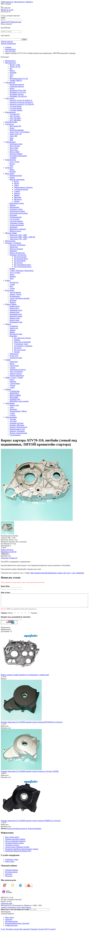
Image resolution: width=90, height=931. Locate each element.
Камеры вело (14, 312)
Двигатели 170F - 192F (18, 239)
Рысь (11, 138)
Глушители (14, 326)
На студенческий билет (23, 267)
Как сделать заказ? (12, 837)
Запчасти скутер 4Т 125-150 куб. (22, 104)
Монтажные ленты (17, 203)
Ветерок (13, 171)
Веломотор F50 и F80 (18, 90)
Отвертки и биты (16, 209)
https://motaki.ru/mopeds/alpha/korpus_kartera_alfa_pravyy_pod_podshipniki (57, 573)
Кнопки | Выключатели (18, 427)
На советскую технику (22, 338)
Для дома (13, 421)
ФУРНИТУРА (15, 399)
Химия (7, 360)
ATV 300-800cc (15, 120)
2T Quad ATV (15, 114)
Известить (5, 726)
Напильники (14, 207)
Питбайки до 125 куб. (18, 92)
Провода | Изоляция (17, 431)
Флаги (12, 274)
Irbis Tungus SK (15, 126)
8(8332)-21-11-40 (7, 10)
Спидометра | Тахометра (23, 346)
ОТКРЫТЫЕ (15, 391)
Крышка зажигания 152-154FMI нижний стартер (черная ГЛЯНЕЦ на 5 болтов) (31, 821)
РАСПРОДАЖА (11, 122)
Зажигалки (14, 247)
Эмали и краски (16, 373)
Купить (3, 679)
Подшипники (15, 296)
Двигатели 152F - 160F (18, 235)
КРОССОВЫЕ (15, 395)
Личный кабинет (11, 870)
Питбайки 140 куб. (17, 94)
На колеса (17, 348)
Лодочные (9, 168)
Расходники (9, 290)
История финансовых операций (17, 923)
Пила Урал (14, 150)
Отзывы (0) (13, 558)
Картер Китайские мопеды (17, 828)
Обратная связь (6, 903)
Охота (12, 379)
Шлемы (8, 389)
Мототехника (10, 241)
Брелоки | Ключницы (17, 245)
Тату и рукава (15, 272)
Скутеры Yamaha (16, 110)
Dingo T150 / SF (16, 134)
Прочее (17, 201)
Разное (7, 280)
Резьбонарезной (16, 217)
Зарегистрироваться (8, 43)
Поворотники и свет (17, 429)
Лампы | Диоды (15, 294)
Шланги (13, 302)
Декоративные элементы (23, 187)
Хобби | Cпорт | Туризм (14, 377)
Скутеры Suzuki (16, 108)
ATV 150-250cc (15, 118)
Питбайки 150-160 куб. (18, 96)
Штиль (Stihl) (15, 152)
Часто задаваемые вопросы (15, 841)
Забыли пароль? (7, 41)
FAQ (46, 929)
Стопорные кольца (21, 189)
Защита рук (14, 328)
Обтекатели (14, 354)
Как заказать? (25, 929)
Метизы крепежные (17, 179)
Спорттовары (15, 383)
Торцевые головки (17, 223)
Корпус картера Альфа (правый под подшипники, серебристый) (25, 675)
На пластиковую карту (22, 265)
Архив (12, 288)
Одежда (12, 415)
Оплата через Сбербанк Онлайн (17, 847)
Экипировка (10, 403)
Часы (12, 278)
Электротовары (11, 417)
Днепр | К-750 (15, 67)
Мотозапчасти (10, 63)
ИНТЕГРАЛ (14, 393)
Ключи (12, 177)
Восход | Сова (15, 65)
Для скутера (9, 98)
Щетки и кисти (15, 231)
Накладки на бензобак (22, 342)
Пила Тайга (14, 148)
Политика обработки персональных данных (21, 849)
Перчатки (13, 409)
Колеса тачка (14, 320)
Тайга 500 (13, 136)
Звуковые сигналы (16, 423)
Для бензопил (10, 142)
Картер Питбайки (34, 828)
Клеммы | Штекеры (17, 425)
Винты (16, 183)
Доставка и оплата (12, 845)
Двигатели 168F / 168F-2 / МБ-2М (22, 237)
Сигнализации (15, 435)
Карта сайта (9, 861)
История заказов (11, 872)
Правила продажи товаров (15, 839)
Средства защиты (16, 221)
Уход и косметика (16, 371)
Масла (12, 364)
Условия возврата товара (14, 843)
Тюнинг (8, 324)
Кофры (12, 332)
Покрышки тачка (16, 322)
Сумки (12, 413)
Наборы (13, 205)
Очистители (14, 366)
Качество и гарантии (8, 551)
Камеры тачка (15, 318)
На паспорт (18, 263)
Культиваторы (10, 160)
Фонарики (13, 227)
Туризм (12, 385)
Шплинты (18, 199)
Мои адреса (9, 917)
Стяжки (17, 191)
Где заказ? (52, 929)
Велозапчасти (10, 61)
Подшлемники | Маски (18, 411)
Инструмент (9, 173)
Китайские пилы (16, 144)
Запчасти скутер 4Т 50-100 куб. (21, 102)
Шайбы (17, 195)
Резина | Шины (11, 304)
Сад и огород (15, 219)
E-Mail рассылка (11, 925)
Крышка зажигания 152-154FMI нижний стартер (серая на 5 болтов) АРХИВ (29, 771)
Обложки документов (18, 255)
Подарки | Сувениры (13, 243)
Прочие (17, 352)
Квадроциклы (10, 112)
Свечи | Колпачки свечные (20, 298)
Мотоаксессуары (16, 334)
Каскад (12, 164)
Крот (11, 166)
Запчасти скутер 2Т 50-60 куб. (21, 100)
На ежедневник (20, 261)
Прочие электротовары (18, 433)
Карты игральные (16, 249)
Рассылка (8, 876)
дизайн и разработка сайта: (16, 907)
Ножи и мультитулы (17, 253)
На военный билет (21, 259)
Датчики (13, 419)
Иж (11, 69)
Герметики (14, 362)
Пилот (12, 88)
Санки (12, 387)
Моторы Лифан (11, 233)
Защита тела (14, 405)
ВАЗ (11, 286)
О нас (3, 929)
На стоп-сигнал (20, 350)
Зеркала (12, 330)
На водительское (20, 257)
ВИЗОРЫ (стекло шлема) (19, 401)
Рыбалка (13, 381)
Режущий (13, 215)
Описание (4, 558)
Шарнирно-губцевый (18, 229)
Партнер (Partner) (16, 154)
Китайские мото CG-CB (19, 78)
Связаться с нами (11, 859)
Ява (11, 76)
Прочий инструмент (17, 211)
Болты (16, 181)
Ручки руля (14, 356)
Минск (12, 71)
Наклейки (13, 336)
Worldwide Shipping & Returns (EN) (18, 851)
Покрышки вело (16, 314)
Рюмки (12, 269)
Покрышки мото (16, 310)
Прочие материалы (17, 375)
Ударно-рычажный (17, 225)
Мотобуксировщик (17, 130)
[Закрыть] (2, 6)
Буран (12, 128)
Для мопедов (10, 82)
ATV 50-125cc (15, 116)
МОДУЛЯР (14, 397)
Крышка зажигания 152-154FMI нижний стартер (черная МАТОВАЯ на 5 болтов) (31, 722)
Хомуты (17, 193)
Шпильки (17, 197)
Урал (11, 74)
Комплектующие (16, 316)
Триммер (13, 158)
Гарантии (34, 929)
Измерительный (16, 175)
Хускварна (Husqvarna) (18, 156)
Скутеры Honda (15, 106)
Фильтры (13, 300)
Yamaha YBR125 (16, 80)
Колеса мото (14, 308)
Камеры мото (15, 306)
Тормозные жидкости (18, 370)
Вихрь (12, 170)
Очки (12, 407)
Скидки (41, 929)
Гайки (16, 185)
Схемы (12, 284)
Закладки (8, 874)
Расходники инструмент (19, 213)
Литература (14, 282)
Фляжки (13, 276)
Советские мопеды (17, 86)
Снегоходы (9, 124)
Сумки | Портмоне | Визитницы (21, 271)
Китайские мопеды (17, 84)
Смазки (12, 368)
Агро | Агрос (14, 162)
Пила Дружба (15, 146)
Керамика (13, 251)
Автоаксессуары (16, 358)
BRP (11, 140)
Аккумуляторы (15, 292)
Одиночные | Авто (21, 344)
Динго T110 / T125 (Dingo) (20, 132)
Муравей (13, 72)
